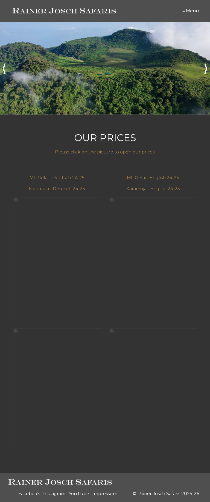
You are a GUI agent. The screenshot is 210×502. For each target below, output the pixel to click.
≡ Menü (190, 10)
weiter (206, 68)
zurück (4, 68)
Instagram (54, 493)
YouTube (79, 493)
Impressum (104, 493)
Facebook (29, 493)
